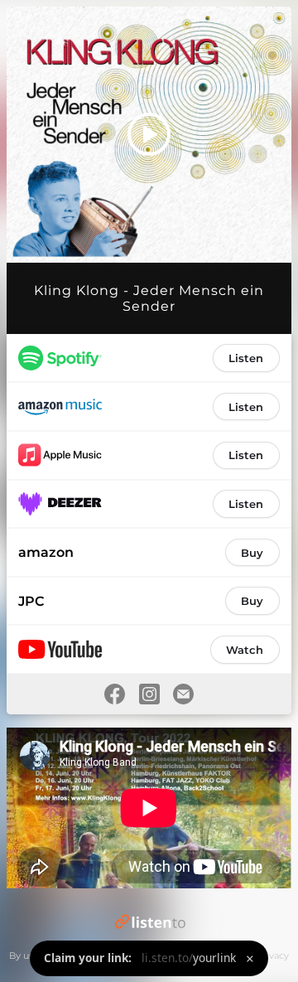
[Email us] (183, 694)
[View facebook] (114, 694)
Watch (244, 649)
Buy (252, 552)
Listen (245, 358)
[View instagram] (149, 694)
